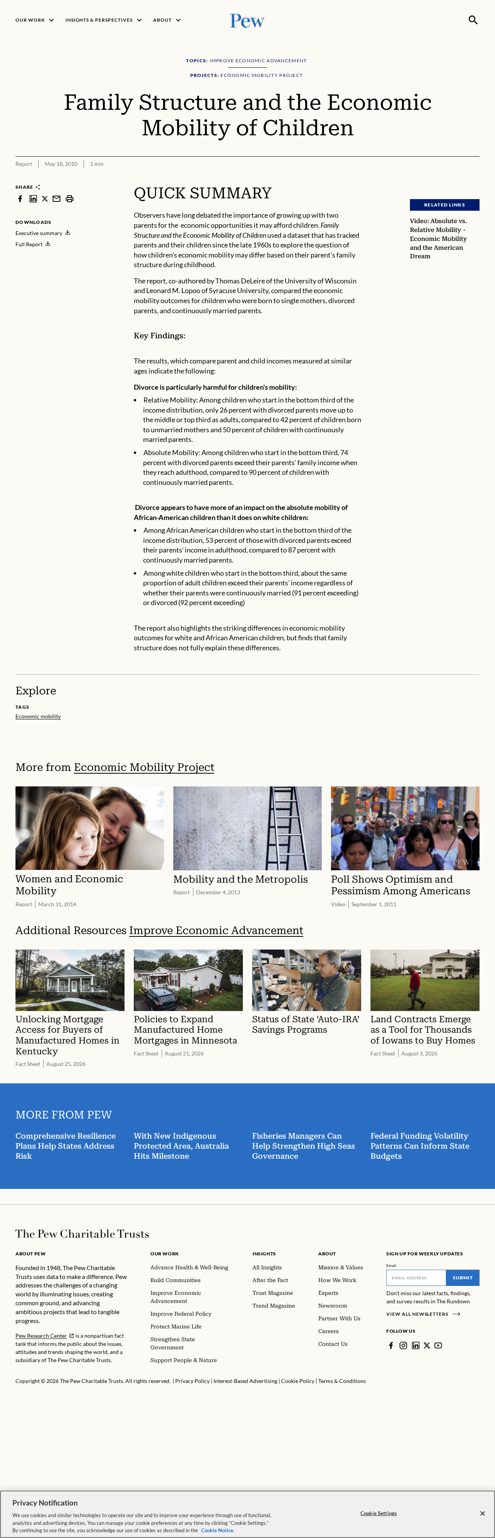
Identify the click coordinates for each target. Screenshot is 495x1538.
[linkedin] (33, 198)
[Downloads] (474, 178)
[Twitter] (426, 1345)
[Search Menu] (473, 20)
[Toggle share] (454, 178)
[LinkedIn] (415, 1345)
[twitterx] (45, 198)
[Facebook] (391, 1345)
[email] (56, 198)
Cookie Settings (378, 1513)
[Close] (482, 1513)
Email (391, 1265)
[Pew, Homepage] (247, 20)
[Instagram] (403, 1345)
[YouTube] (438, 1345)
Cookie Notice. (217, 1530)
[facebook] (20, 198)
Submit (463, 1278)
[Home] (82, 1233)
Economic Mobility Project (144, 767)
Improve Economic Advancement (216, 930)
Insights (264, 1254)
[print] (69, 198)
